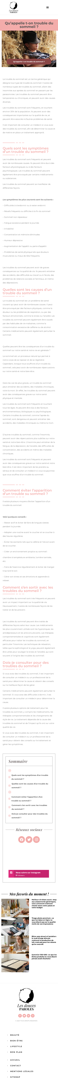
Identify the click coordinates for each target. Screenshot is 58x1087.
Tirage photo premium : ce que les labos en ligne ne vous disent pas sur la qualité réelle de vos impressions (44, 921)
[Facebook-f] (20, 1015)
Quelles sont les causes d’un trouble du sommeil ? (30, 786)
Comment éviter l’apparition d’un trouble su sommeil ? (26, 799)
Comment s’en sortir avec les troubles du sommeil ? (29, 807)
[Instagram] (32, 1015)
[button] (48, 7)
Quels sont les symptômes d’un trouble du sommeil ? (29, 777)
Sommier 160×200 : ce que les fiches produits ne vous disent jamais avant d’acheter (44, 957)
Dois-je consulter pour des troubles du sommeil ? (30, 816)
